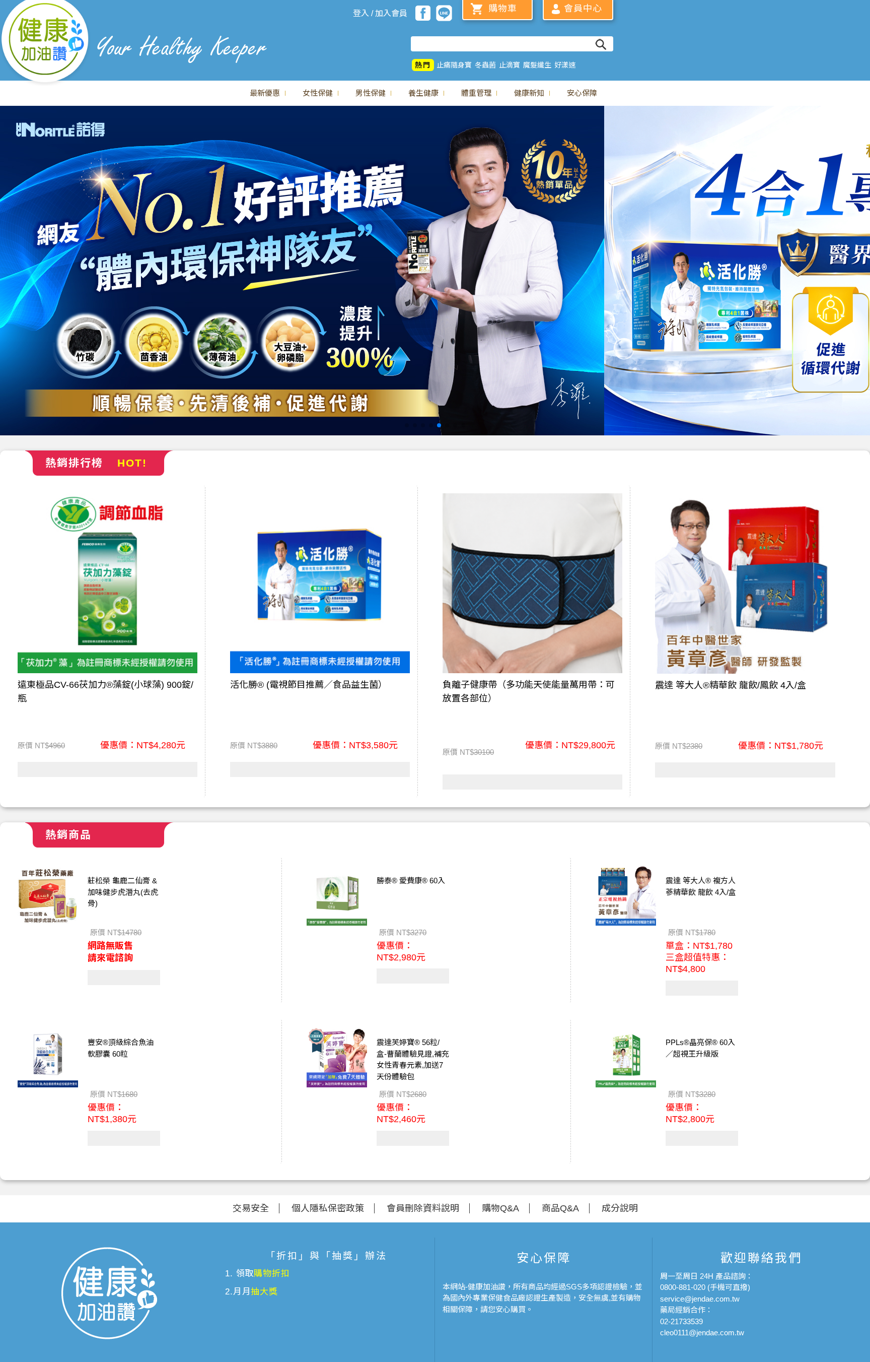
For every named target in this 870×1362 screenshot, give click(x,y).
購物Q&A (500, 1208)
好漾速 (564, 65)
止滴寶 (509, 65)
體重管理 (476, 93)
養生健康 (423, 93)
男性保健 (370, 93)
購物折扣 (271, 1273)
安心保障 (582, 93)
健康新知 (529, 93)
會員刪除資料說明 (423, 1208)
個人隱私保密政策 (328, 1208)
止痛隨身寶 (454, 65)
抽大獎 (264, 1291)
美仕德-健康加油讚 (45, 43)
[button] (407, 425)
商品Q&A (560, 1208)
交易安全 (251, 1208)
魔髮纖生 (537, 65)
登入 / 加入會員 (380, 13)
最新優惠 (265, 93)
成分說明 (620, 1208)
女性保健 (318, 93)
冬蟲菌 (485, 65)
